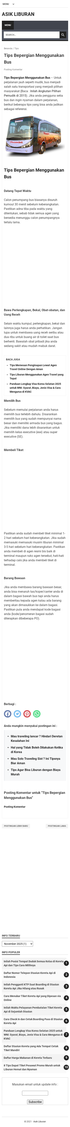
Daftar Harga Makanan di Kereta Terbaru (28, 1057)
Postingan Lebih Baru (16, 826)
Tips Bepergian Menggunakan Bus (27, 77)
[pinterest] (27, 714)
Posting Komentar (13, 69)
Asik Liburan (18, 14)
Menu (8, 25)
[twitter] (17, 714)
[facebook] (7, 714)
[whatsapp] (37, 714)
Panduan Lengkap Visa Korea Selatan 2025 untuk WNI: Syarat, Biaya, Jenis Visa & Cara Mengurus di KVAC (35, 387)
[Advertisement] (35, 264)
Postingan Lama (57, 826)
